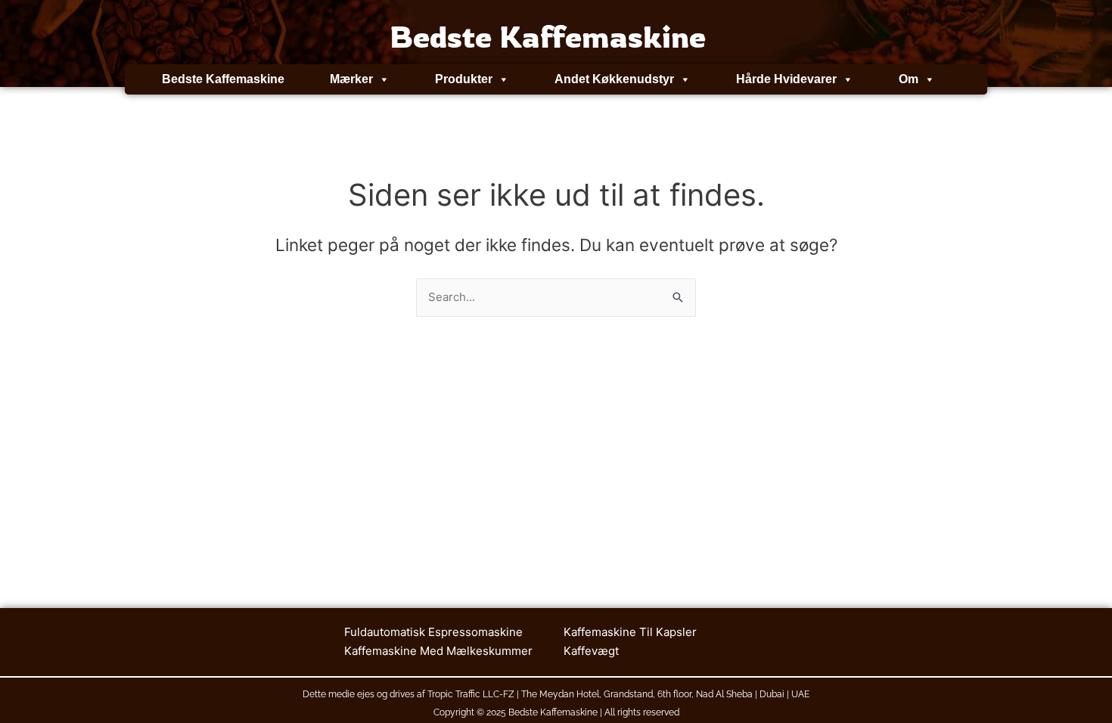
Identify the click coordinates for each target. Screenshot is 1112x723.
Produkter (463, 79)
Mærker (351, 79)
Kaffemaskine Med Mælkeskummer (438, 651)
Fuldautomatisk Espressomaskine (433, 632)
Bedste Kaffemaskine (223, 79)
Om (908, 79)
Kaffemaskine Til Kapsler (630, 632)
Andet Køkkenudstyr (614, 79)
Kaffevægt (591, 651)
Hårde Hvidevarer (786, 79)
